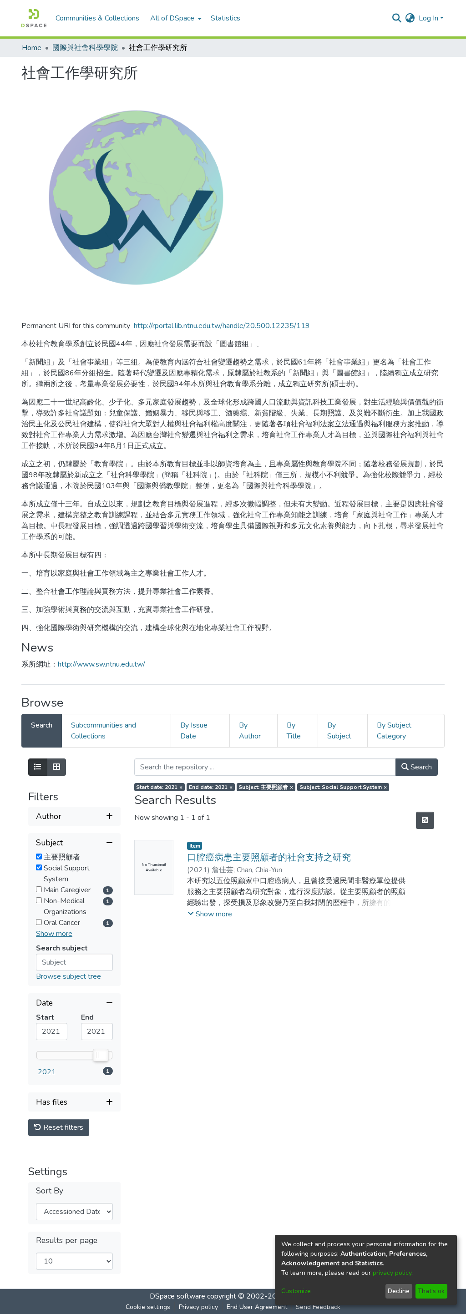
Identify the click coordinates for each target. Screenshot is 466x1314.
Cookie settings (148, 1307)
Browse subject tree (68, 976)
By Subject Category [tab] (394, 730)
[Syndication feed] (425, 820)
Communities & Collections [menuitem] (97, 18)
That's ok (431, 1291)
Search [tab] (41, 725)
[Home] (33, 18)
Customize (296, 1291)
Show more (54, 934)
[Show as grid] (56, 767)
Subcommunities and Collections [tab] (103, 730)
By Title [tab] (294, 730)
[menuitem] (175, 18)
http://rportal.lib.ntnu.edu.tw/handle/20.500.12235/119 (222, 326)
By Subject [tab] (339, 730)
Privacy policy (198, 1307)
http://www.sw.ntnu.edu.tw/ (101, 664)
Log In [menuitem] (428, 18)
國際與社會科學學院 (85, 48)
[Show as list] (37, 767)
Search (420, 767)
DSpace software (177, 1296)
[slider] (100, 1055)
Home (31, 48)
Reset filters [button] (62, 1127)
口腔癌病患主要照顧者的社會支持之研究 (269, 857)
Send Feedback (318, 1307)
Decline (399, 1291)
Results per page (66, 1240)
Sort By (49, 1191)
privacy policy (392, 1273)
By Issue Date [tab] (194, 730)
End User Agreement (257, 1307)
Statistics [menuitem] (225, 18)
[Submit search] (397, 18)
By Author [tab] (250, 730)
